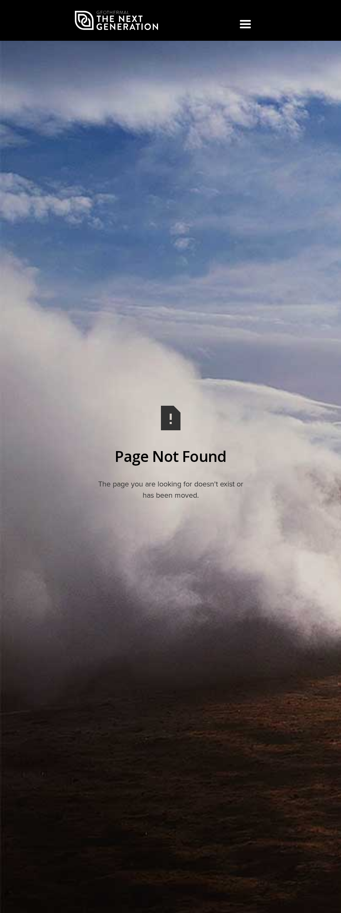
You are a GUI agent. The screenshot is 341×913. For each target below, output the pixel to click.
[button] (245, 24)
